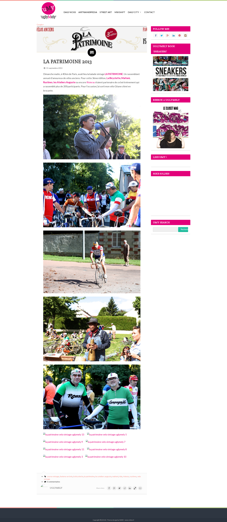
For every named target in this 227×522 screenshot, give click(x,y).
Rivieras (91, 82)
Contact (149, 12)
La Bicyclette (113, 78)
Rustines (48, 82)
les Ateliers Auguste (64, 82)
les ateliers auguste (103, 476)
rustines (133, 476)
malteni (115, 476)
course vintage (53, 476)
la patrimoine (89, 476)
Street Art (106, 12)
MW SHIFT (120, 12)
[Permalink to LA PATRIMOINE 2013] (92, 39)
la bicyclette (78, 476)
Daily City (133, 12)
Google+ (40, 24)
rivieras (126, 476)
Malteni (125, 78)
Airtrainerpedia (87, 12)
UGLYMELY (56, 487)
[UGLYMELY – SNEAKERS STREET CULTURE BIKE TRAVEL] (48, 10)
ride (120, 476)
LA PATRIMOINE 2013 (67, 61)
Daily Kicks (70, 12)
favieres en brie (66, 476)
